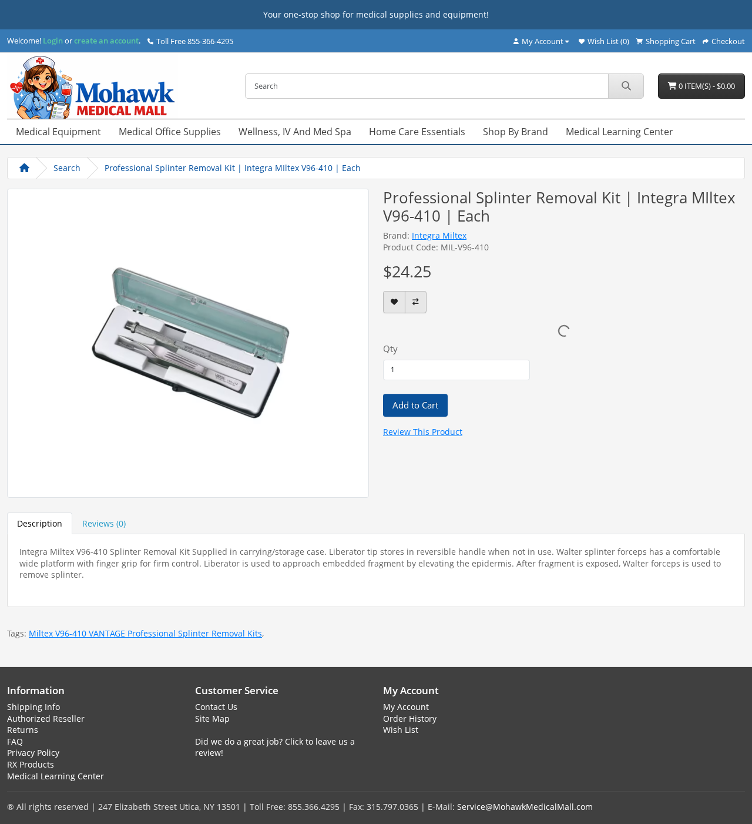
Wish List (400, 729)
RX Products (30, 764)
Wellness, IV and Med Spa (295, 131)
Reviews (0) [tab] (104, 523)
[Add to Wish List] (394, 302)
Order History (410, 718)
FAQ (15, 741)
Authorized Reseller (46, 718)
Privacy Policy (33, 752)
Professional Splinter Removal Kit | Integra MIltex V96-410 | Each (233, 167)
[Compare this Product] (416, 302)
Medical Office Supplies (170, 131)
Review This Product (422, 431)
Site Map (212, 718)
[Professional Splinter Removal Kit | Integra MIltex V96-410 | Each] (188, 341)
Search (66, 167)
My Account (406, 706)
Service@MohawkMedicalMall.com (525, 806)
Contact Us (216, 706)
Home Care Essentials (417, 131)
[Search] (625, 86)
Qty (390, 348)
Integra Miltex (439, 235)
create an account (105, 40)
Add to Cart (415, 405)
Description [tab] (39, 523)
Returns (22, 729)
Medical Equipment (58, 131)
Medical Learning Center (619, 131)
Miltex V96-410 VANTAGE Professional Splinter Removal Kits (145, 633)
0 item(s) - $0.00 (706, 86)
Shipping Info (33, 706)
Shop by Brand (515, 131)
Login (53, 40)
